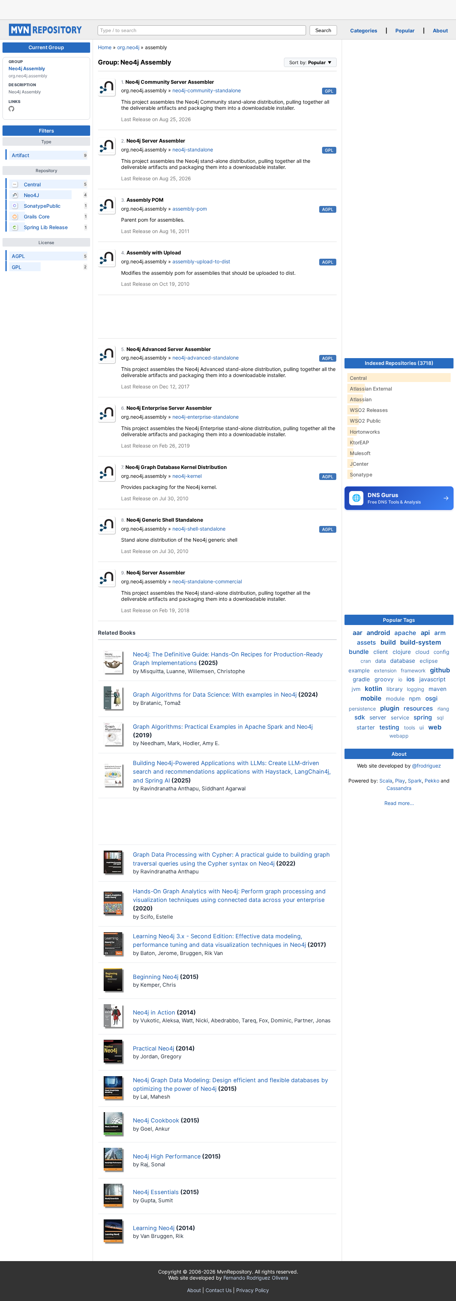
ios (411, 679)
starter (367, 727)
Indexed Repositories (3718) (399, 363)
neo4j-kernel (187, 476)
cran (366, 661)
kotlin (374, 688)
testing (390, 727)
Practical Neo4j (153, 1048)
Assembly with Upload (153, 252)
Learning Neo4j (154, 1228)
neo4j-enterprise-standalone (205, 417)
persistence (363, 709)
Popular (405, 30)
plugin (390, 708)
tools (410, 727)
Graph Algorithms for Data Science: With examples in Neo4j (215, 694)
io (401, 679)
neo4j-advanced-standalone (205, 358)
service (401, 717)
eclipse (429, 660)
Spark (415, 781)
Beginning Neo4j (155, 976)
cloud (423, 652)
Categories (363, 30)
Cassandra (399, 788)
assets (367, 642)
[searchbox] (202, 30)
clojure (403, 651)
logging (416, 689)
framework (414, 670)
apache (406, 632)
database (403, 660)
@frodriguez (426, 766)
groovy (384, 679)
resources (419, 708)
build (388, 642)
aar (358, 632)
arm (440, 632)
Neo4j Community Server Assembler (169, 82)
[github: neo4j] (11, 109)
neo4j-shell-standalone (199, 529)
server (378, 717)
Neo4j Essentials (156, 1192)
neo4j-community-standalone (206, 90)
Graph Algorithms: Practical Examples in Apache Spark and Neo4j (223, 726)
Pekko (432, 781)
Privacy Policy (252, 1290)
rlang (443, 709)
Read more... (399, 803)
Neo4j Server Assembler (155, 141)
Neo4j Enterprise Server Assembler (169, 408)
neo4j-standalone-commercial (207, 581)
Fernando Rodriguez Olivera (255, 1278)
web (434, 727)
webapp (399, 736)
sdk (360, 717)
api (426, 632)
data (381, 660)
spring (424, 717)
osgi (431, 698)
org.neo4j (128, 47)
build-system (420, 642)
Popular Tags (399, 620)
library (395, 689)
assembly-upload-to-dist (201, 261)
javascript (432, 679)
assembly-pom (189, 209)
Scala (385, 781)
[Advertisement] (228, 9)
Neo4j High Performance (167, 1156)
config (441, 652)
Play (400, 781)
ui (422, 727)
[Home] (46, 34)
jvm (357, 689)
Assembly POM (145, 200)
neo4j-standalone (192, 149)
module (396, 698)
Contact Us (219, 1290)
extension (386, 670)
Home (105, 47)
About (440, 30)
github (440, 670)
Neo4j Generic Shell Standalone (164, 520)
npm (416, 698)
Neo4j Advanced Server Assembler (168, 349)
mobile (372, 698)
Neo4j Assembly (27, 68)
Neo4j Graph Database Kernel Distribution (176, 467)
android (379, 632)
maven (437, 688)
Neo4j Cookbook (156, 1120)
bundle (359, 651)
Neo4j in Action (154, 1012)
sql (440, 717)
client (381, 651)
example (359, 670)
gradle (362, 679)
